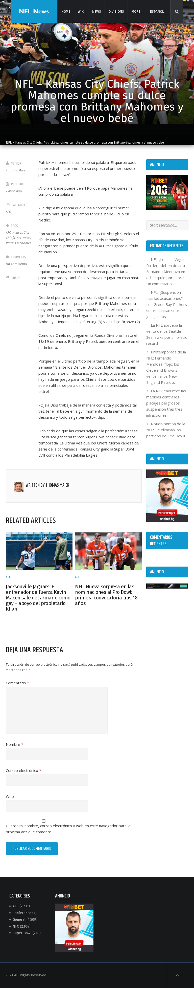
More (135, 11)
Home (65, 11)
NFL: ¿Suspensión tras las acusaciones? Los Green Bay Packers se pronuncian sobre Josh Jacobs (166, 304)
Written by (47, 485)
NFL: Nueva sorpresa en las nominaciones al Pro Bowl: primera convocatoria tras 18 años (106, 594)
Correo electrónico (23, 770)
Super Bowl (22, 933)
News (96, 11)
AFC (8, 212)
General (19, 919)
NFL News (23, 238)
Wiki (81, 11)
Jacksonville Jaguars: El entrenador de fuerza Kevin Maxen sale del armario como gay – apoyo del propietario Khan (38, 597)
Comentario (17, 682)
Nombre (14, 744)
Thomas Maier (16, 170)
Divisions (116, 11)
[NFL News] (34, 11)
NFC (16, 926)
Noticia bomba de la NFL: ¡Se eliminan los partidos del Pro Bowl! (165, 429)
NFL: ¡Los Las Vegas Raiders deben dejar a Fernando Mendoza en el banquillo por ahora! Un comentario (165, 271)
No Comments (16, 264)
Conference (22, 913)
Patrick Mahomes (18, 243)
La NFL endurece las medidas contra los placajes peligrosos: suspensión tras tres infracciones (166, 403)
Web (10, 796)
